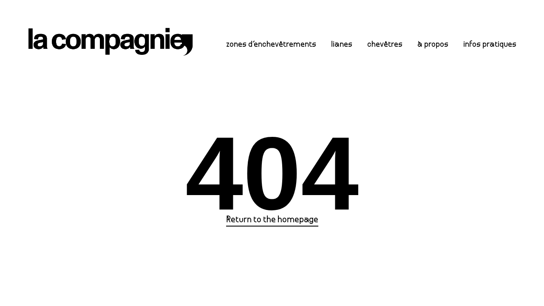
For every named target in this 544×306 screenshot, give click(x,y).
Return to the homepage (272, 220)
